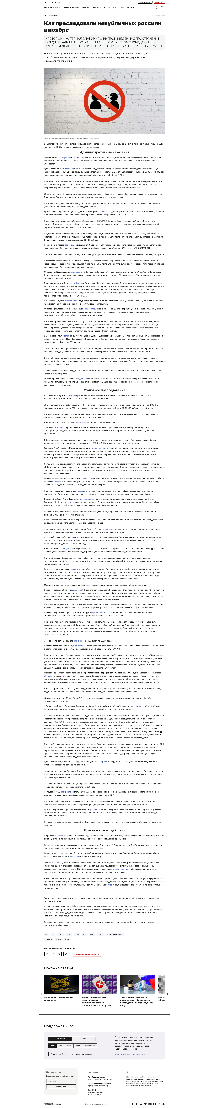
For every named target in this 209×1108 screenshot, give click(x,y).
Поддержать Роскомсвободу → (87, 954)
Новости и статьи (71, 7)
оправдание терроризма (115, 934)
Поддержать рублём (58, 1054)
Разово (84, 1039)
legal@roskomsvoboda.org (98, 1086)
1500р (69, 1045)
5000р (78, 1045)
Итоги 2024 (132, 7)
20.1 (46, 934)
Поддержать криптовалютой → (83, 1054)
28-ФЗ (92, 934)
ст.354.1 (100, 934)
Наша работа (110, 7)
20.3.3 (67, 939)
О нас (121, 7)
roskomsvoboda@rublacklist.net (100, 1079)
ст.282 (77, 934)
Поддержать (159, 2)
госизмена (48, 939)
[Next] (167, 994)
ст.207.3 (58, 939)
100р (52, 1045)
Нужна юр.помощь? (145, 2)
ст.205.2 (60, 934)
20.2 (52, 934)
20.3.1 (84, 934)
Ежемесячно (60, 1039)
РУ (135, 2)
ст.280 (69, 934)
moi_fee (99, 1092)
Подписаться (61, 1087)
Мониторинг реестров (91, 7)
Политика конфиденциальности (96, 1104)
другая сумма (90, 1045)
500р (60, 1045)
